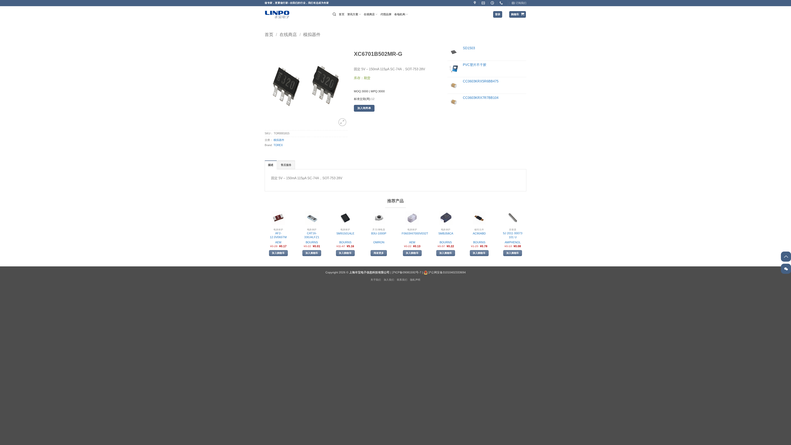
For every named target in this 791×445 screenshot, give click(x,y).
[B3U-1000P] (379, 218)
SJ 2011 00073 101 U (512, 235)
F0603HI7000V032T (415, 233)
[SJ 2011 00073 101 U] (513, 218)
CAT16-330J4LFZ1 (311, 235)
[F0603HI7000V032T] (412, 218)
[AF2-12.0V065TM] (278, 218)
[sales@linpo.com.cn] (484, 3)
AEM (278, 242)
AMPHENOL (513, 242)
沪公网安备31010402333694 (447, 272)
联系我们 (402, 279)
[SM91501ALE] (345, 218)
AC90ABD (479, 233)
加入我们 (389, 279)
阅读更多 (379, 253)
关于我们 (376, 279)
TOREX (278, 145)
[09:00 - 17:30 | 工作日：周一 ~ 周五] (493, 3)
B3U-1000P (378, 233)
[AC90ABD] (479, 218)
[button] (519, 3)
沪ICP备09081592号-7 (406, 272)
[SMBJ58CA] (446, 218)
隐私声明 (415, 279)
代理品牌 (385, 14)
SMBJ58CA (445, 233)
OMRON (378, 242)
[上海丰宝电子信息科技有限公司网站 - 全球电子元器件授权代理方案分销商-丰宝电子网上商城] (277, 14)
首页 (341, 14)
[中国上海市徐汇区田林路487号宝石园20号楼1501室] (475, 3)
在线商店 (369, 14)
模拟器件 (312, 34)
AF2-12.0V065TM (278, 235)
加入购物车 (278, 253)
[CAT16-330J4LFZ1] (312, 218)
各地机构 (399, 14)
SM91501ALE (345, 233)
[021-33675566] (502, 3)
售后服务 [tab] (286, 164)
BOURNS (312, 242)
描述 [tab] (271, 164)
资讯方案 (352, 14)
